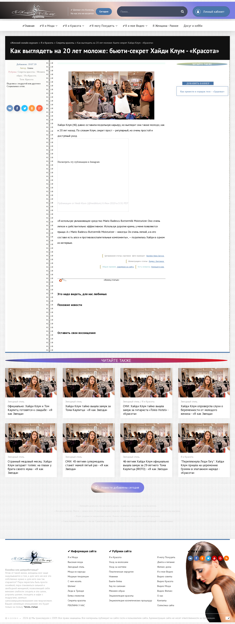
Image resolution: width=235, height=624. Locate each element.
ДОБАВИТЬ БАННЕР (197, 83)
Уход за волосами (118, 562)
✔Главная (28, 26)
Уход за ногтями (117, 566)
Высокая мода (75, 562)
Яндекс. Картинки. (156, 261)
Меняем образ (117, 590)
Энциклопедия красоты (121, 595)
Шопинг (72, 586)
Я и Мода (73, 557)
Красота (29, 79)
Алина (30, 68)
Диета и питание (166, 562)
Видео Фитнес (164, 590)
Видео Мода (164, 586)
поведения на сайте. (125, 267)
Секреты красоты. (65, 42)
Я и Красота (115, 557)
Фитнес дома (164, 566)
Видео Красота (165, 581)
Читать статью (31, 606)
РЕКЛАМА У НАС (76, 605)
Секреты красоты (77, 600)
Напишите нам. (157, 267)
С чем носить (74, 581)
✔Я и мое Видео (133, 26)
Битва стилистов (76, 595)
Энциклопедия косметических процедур (130, 600)
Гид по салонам (117, 586)
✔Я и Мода (47, 26)
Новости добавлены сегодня (120, 487)
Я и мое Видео (165, 571)
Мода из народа (76, 571)
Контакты (162, 600)
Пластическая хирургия (121, 571)
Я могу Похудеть (166, 557)
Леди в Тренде (76, 590)
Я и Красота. (47, 42)
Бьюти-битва (115, 581)
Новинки (113, 576)
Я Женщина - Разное (165, 26)
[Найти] (182, 11)
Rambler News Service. (155, 256)
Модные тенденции (78, 576)
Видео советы (164, 576)
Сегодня (103, 11)
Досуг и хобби (193, 26)
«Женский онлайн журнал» (24, 42)
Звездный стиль (76, 566)
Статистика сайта (165, 605)
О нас (160, 595)
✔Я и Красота (72, 26)
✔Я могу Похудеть (101, 26)
